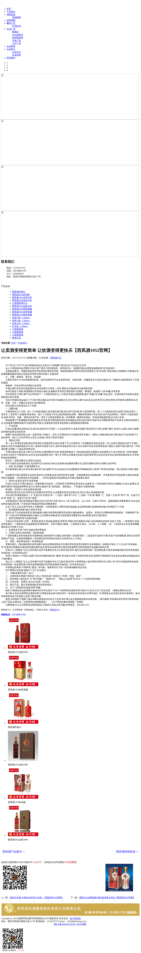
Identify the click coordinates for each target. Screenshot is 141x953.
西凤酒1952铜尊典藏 (22, 309)
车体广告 (16, 40)
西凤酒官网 (116, 4)
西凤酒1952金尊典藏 (22, 312)
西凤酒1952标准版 (21, 294)
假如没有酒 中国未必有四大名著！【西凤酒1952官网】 (36, 897)
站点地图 (81, 924)
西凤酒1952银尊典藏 (22, 315)
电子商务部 (75, 918)
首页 (9, 9)
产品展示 (11, 11)
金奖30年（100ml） (21, 320)
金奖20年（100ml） (21, 323)
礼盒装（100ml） (20, 326)
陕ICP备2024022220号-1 (65, 924)
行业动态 (22, 343)
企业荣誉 (11, 46)
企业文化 (16, 52)
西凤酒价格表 (131, 4)
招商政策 (11, 14)
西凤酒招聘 (109, 900)
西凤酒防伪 (85, 900)
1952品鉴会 (17, 35)
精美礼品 (16, 338)
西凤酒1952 (55, 358)
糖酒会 (15, 32)
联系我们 (11, 58)
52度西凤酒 (17, 332)
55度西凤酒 (17, 335)
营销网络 (16, 17)
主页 (13, 343)
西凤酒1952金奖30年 (22, 300)
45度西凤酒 (17, 329)
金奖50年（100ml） (21, 317)
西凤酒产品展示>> (13, 851)
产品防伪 (16, 26)
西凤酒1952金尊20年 (22, 297)
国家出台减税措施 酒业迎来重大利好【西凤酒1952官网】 (107, 897)
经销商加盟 (17, 37)
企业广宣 (11, 29)
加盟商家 (11, 20)
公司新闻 (5, 900)
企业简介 (11, 49)
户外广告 (16, 43)
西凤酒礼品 (40, 900)
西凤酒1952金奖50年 (22, 306)
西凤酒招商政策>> (127, 851)
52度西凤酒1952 (20, 303)
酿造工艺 (11, 23)
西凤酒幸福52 (18, 292)
